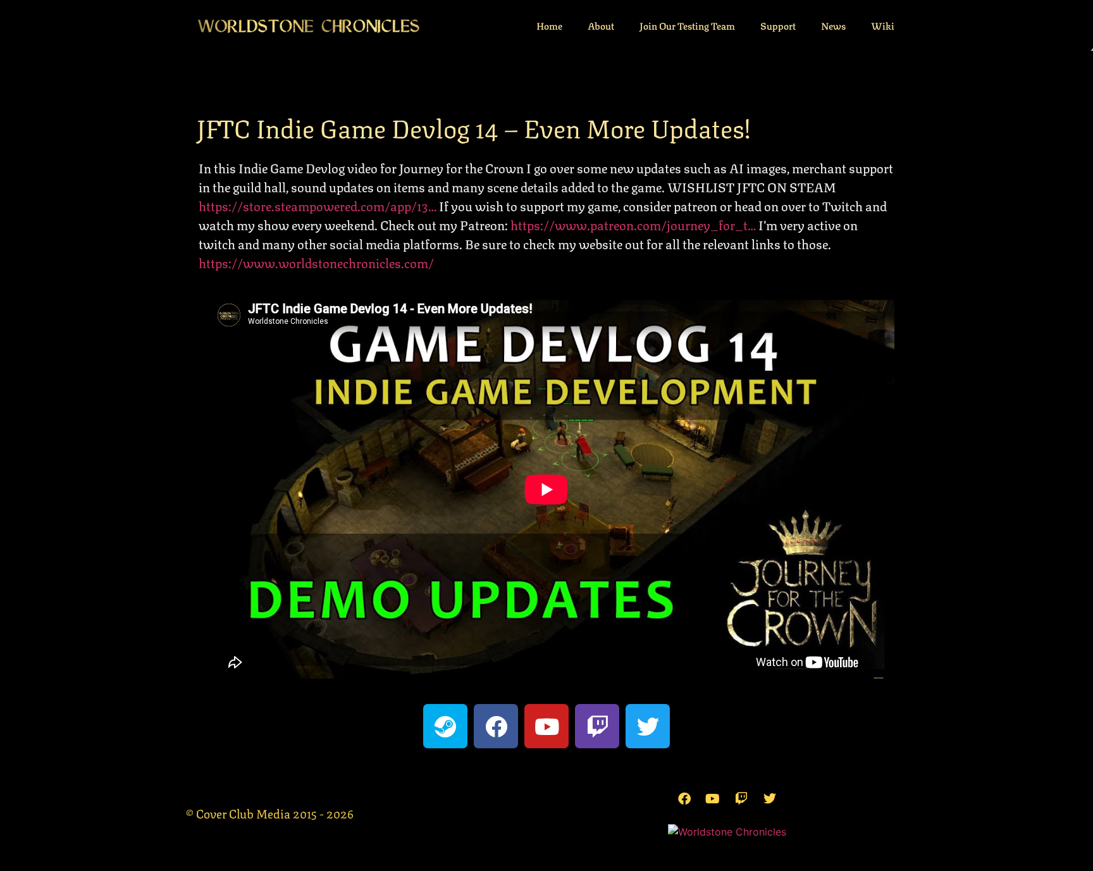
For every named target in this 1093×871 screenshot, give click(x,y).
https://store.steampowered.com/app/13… (317, 205)
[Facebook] (496, 726)
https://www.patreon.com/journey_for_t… (633, 224)
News (833, 25)
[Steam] (445, 726)
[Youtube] (546, 726)
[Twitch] (597, 726)
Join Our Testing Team (687, 25)
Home (549, 25)
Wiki (882, 25)
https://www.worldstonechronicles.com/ (316, 262)
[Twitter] (648, 726)
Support (778, 25)
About (601, 25)
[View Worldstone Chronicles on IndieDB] (727, 831)
